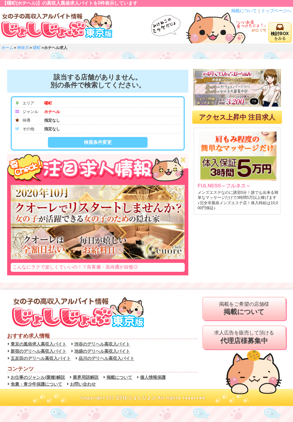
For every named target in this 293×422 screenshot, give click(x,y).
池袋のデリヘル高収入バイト (102, 351)
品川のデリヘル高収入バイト (106, 358)
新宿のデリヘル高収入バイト (38, 351)
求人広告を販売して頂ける (244, 337)
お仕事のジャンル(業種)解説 (38, 377)
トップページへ (276, 10)
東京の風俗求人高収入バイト (38, 344)
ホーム (7, 47)
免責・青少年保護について (36, 384)
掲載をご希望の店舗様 (244, 308)
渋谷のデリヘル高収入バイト (102, 344)
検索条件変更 (98, 142)
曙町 (37, 47)
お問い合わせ (83, 384)
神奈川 (23, 47)
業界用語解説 (86, 377)
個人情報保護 (153, 377)
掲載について (244, 10)
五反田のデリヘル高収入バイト (41, 358)
